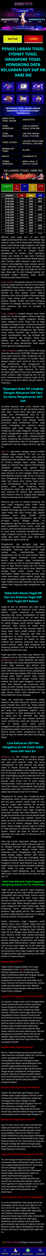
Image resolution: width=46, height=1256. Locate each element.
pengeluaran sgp (9, 660)
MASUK (4, 1253)
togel (21, 969)
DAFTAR (12, 38)
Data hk (5, 451)
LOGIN (33, 38)
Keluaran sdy (7, 756)
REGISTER (15, 1254)
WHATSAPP (28, 1254)
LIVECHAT (40, 1254)
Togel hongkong (9, 350)
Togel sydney (7, 282)
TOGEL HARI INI (12, 1242)
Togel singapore (9, 313)
